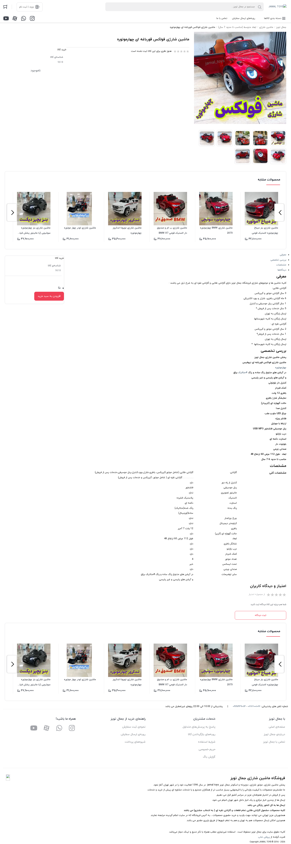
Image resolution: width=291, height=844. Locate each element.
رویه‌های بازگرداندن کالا (201, 734)
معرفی (283, 254)
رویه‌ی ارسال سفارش (133, 734)
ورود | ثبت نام (26, 6)
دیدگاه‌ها (282, 270)
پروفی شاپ (264, 837)
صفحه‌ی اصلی (277, 727)
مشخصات (281, 264)
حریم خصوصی (207, 749)
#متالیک (242, 372)
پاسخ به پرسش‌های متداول (199, 727)
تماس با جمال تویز (274, 742)
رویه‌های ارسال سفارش (243, 18)
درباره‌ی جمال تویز (274, 734)
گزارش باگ (209, 757)
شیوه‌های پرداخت (135, 742)
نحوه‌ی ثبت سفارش (134, 727)
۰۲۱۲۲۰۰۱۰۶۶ (254, 706)
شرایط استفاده (206, 742)
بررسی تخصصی (278, 260)
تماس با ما (221, 18)
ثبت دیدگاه (260, 615)
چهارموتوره (280, 367)
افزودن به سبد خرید (49, 296)
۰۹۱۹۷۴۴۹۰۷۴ (239, 706)
